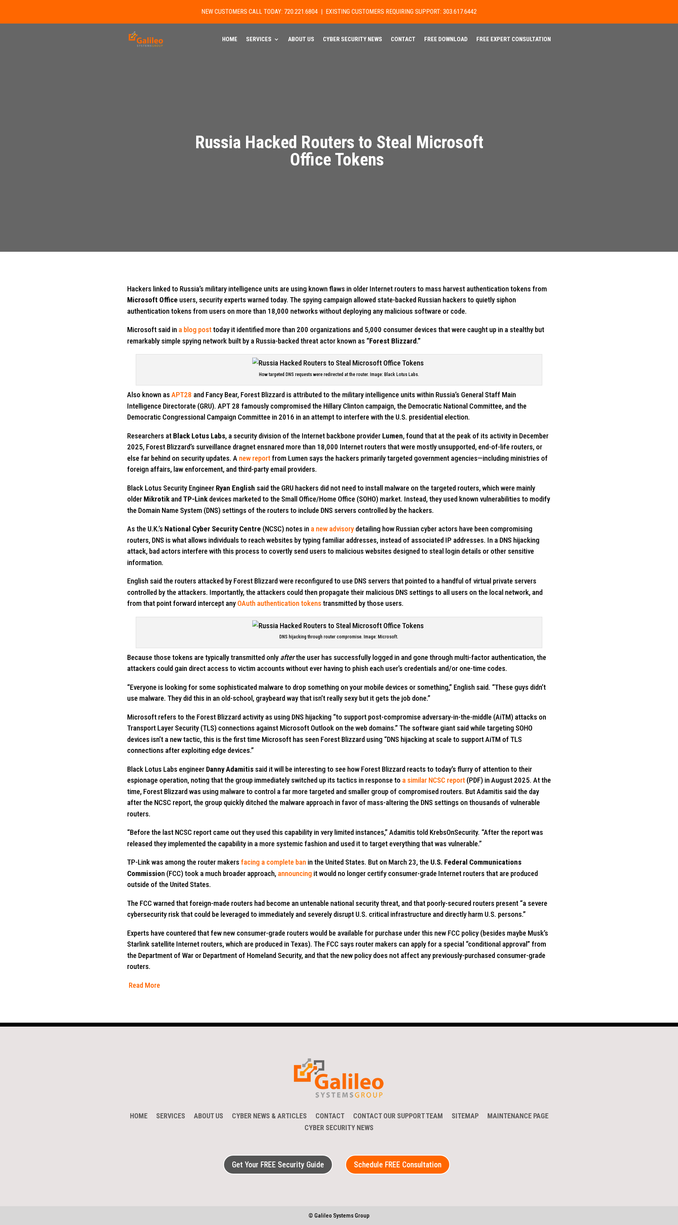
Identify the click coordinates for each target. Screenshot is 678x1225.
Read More (144, 985)
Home (229, 39)
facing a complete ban (273, 862)
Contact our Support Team (398, 1116)
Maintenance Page (518, 1116)
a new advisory (332, 528)
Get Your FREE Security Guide (278, 1164)
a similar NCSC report (433, 780)
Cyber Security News (352, 39)
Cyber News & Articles (269, 1116)
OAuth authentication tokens (279, 603)
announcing (295, 873)
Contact (403, 39)
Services (259, 39)
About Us (301, 39)
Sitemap (465, 1116)
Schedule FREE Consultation (397, 1164)
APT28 (181, 394)
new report (254, 458)
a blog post (195, 329)
